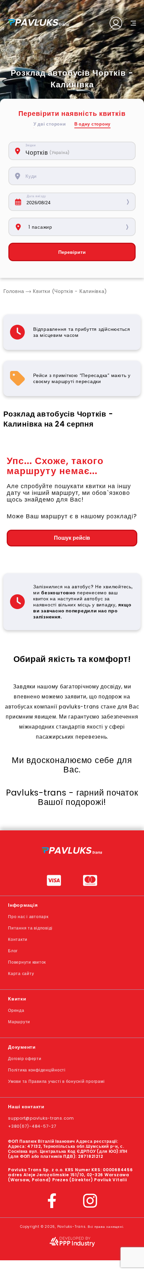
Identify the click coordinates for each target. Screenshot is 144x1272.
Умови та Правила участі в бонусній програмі (56, 1081)
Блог (13, 951)
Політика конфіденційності (37, 1070)
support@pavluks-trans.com (41, 1118)
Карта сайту (21, 973)
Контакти (17, 939)
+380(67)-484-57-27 (32, 1126)
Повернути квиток (27, 962)
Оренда (16, 1010)
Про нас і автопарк (28, 916)
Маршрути (19, 1022)
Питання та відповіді (30, 928)
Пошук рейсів (72, 538)
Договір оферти (25, 1058)
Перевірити (72, 252)
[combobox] (76, 151)
